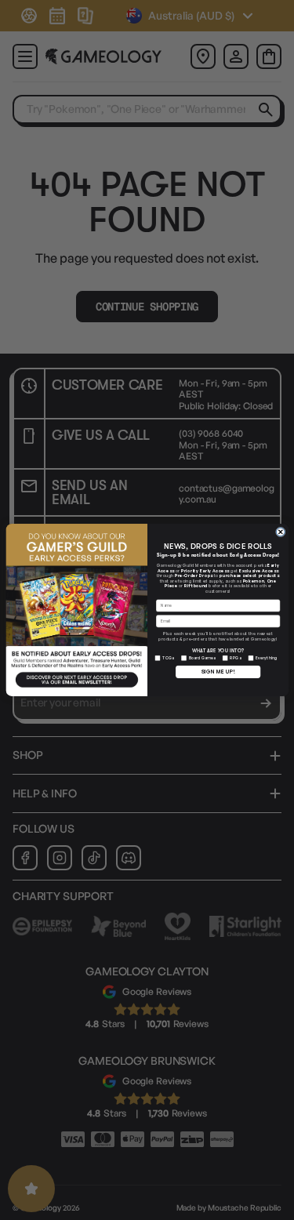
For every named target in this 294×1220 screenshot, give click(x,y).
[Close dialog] (280, 532)
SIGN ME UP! (217, 672)
